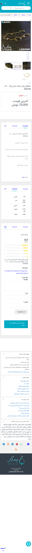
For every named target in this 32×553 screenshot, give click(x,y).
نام (26, 293)
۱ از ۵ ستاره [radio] (24, 271)
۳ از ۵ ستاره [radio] (10, 271)
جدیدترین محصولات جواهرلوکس (21, 394)
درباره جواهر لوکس (24, 381)
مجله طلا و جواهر (25, 413)
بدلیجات (23, 15)
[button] (30, 20)
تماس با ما (26, 383)
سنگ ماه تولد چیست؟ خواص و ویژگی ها (19, 403)
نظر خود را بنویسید (25, 278)
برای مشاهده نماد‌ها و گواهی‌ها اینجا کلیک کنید (18, 372)
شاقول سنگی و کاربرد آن (23, 411)
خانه (30, 15)
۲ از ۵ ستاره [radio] (17, 271)
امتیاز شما (25, 268)
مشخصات (14, 126)
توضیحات (25, 126)
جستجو (10, 8)
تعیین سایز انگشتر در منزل (23, 391)
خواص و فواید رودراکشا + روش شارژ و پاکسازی (18, 416)
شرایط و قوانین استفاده (24, 386)
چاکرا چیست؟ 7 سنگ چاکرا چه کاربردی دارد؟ (18, 405)
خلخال (15, 15)
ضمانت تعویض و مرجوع (23, 389)
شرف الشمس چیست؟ (24, 408)
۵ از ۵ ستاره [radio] (19, 273)
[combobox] (22, 8)
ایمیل (26, 302)
